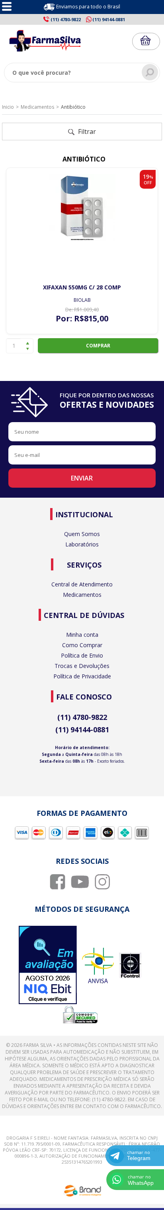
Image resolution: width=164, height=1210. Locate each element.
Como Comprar (82, 645)
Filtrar (86, 131)
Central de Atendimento (82, 584)
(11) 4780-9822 (82, 717)
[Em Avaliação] (48, 966)
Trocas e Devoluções (82, 666)
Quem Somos (82, 534)
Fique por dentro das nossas (107, 400)
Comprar (98, 345)
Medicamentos (37, 107)
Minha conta (82, 634)
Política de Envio (82, 655)
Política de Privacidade (82, 676)
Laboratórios (82, 544)
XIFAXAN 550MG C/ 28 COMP (82, 287)
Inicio (8, 107)
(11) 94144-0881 (82, 729)
